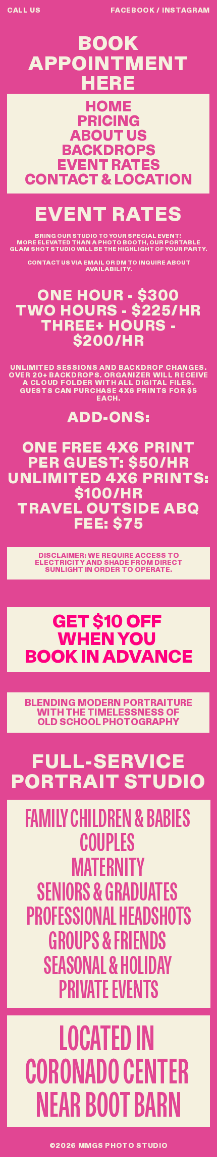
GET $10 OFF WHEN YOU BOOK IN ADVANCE (109, 640)
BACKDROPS (108, 150)
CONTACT (61, 180)
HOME (108, 106)
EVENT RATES (108, 165)
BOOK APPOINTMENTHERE (108, 64)
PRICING (108, 121)
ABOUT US (108, 136)
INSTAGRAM (186, 10)
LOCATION (153, 180)
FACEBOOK (133, 10)
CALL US (24, 10)
